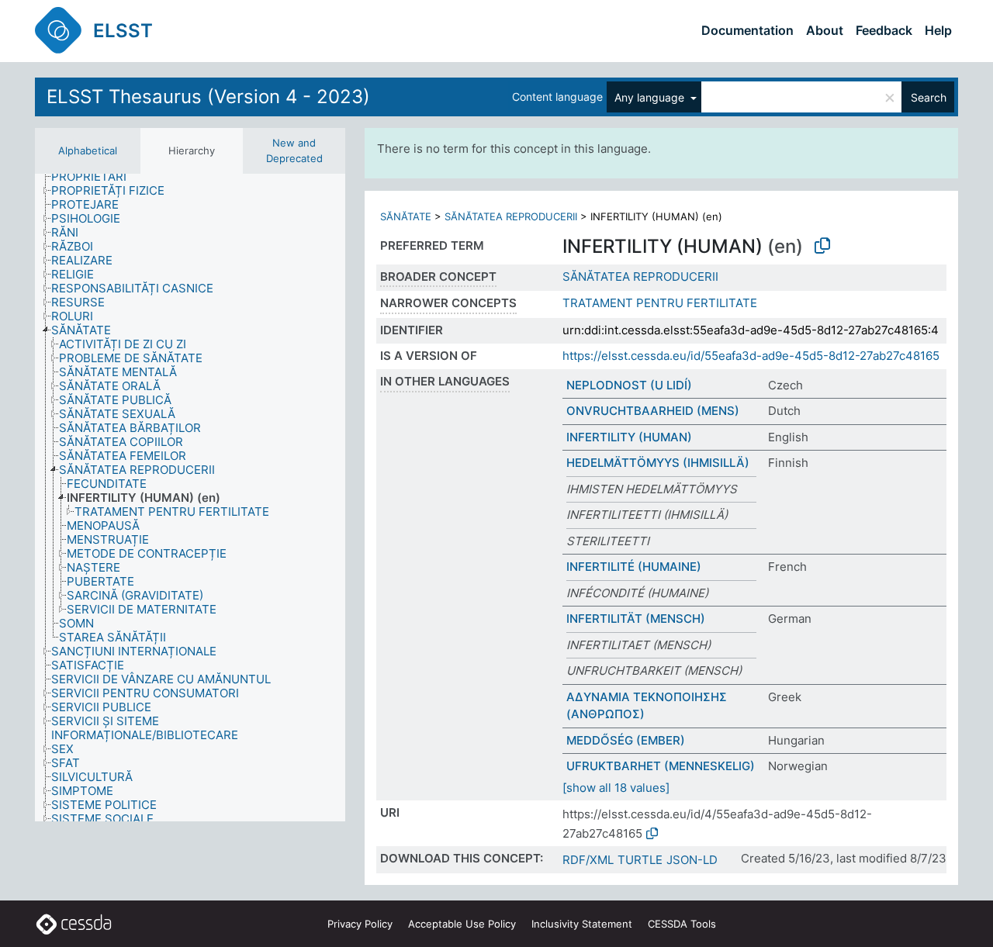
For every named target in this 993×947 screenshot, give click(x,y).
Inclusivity (581, 924)
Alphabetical (87, 150)
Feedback (884, 30)
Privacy (360, 924)
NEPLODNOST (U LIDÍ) (629, 385)
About (824, 30)
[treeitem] (95, 177)
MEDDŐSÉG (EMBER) (625, 740)
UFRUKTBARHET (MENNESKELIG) (660, 766)
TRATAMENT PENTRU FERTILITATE (659, 303)
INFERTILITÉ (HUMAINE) (633, 566)
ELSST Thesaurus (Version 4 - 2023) (208, 96)
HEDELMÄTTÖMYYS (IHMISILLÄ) (657, 462)
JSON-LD (692, 859)
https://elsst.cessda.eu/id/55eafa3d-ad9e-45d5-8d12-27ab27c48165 (750, 355)
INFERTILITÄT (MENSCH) (635, 618)
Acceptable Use (462, 924)
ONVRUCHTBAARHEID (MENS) (652, 410)
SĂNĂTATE (405, 216)
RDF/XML (588, 859)
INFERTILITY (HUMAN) (629, 437)
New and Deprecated (294, 150)
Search (928, 97)
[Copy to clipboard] (822, 245)
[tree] (190, 497)
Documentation (747, 30)
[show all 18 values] (615, 787)
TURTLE (640, 859)
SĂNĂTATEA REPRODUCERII (511, 216)
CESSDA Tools (682, 924)
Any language (650, 97)
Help (938, 30)
